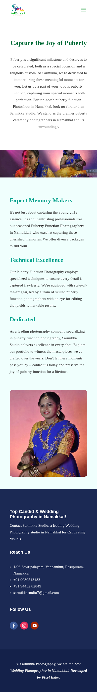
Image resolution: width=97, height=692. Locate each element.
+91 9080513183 (26, 580)
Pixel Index (51, 677)
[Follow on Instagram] (24, 626)
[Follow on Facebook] (14, 626)
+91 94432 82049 (27, 586)
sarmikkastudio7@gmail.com (36, 593)
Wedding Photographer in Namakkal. (39, 671)
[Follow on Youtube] (35, 626)
